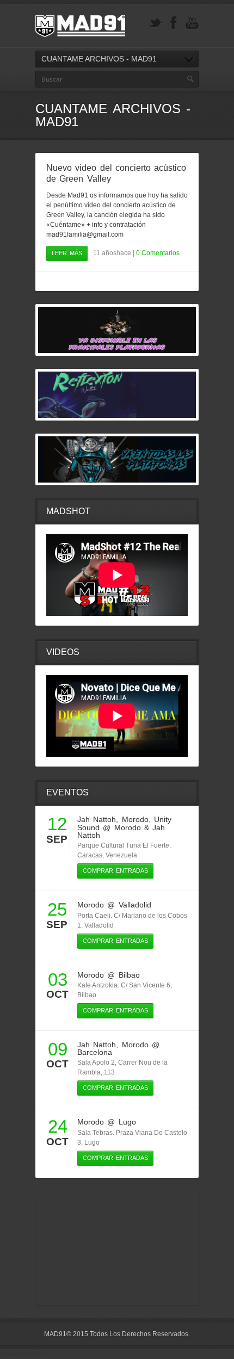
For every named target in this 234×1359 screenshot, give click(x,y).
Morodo (135, 819)
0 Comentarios (158, 253)
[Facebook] (173, 23)
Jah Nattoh (96, 819)
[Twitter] (155, 23)
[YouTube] (192, 23)
